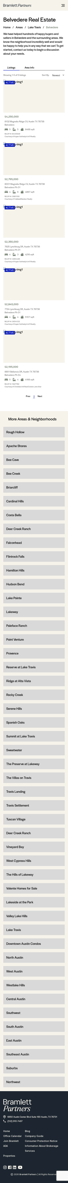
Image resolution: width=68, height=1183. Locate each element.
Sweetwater (14, 750)
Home (7, 27)
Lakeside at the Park (19, 902)
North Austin (14, 957)
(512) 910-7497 (14, 1121)
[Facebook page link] (10, 1167)
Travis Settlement (17, 805)
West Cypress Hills (18, 860)
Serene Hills (14, 708)
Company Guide (34, 1136)
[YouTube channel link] (20, 1167)
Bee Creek (13, 473)
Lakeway (12, 612)
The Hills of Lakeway (19, 874)
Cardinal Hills (15, 501)
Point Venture (15, 639)
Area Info (29, 67)
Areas (19, 27)
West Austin (14, 971)
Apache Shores (16, 446)
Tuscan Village (15, 819)
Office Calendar (12, 1136)
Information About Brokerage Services (41, 1148)
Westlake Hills (15, 985)
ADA (5, 1145)
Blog (27, 1131)
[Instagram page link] (5, 1167)
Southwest (13, 1012)
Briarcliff (12, 487)
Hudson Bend (15, 584)
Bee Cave (12, 459)
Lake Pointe (14, 598)
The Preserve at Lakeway (22, 764)
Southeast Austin (17, 1054)
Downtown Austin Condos (23, 943)
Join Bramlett (11, 1141)
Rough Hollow (15, 432)
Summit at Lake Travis (20, 736)
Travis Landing (15, 791)
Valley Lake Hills (16, 916)
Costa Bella (13, 515)
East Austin (13, 1040)
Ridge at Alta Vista (18, 681)
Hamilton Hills (15, 570)
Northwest (13, 1082)
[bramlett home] (17, 5)
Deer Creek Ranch (18, 529)
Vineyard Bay (15, 847)
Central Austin (15, 999)
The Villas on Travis (18, 777)
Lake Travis (34, 27)
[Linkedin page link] (14, 1167)
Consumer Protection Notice (41, 1141)
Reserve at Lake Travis (21, 667)
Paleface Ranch (16, 625)
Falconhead (14, 542)
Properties (9, 1155)
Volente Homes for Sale (21, 888)
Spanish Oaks (15, 722)
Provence (12, 653)
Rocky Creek (14, 694)
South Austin (14, 1026)
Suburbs (12, 1068)
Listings (11, 67)
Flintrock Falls (15, 556)
